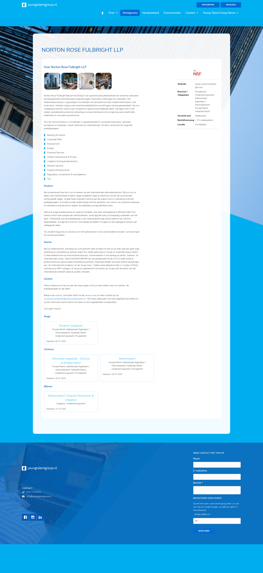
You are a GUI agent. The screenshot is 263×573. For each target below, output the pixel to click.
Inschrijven (208, 5)
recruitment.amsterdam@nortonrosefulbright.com (65, 299)
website (58, 295)
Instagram (32, 517)
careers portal (90, 295)
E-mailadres (200, 470)
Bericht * (198, 482)
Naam (196, 458)
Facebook (25, 517)
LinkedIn (40, 517)
